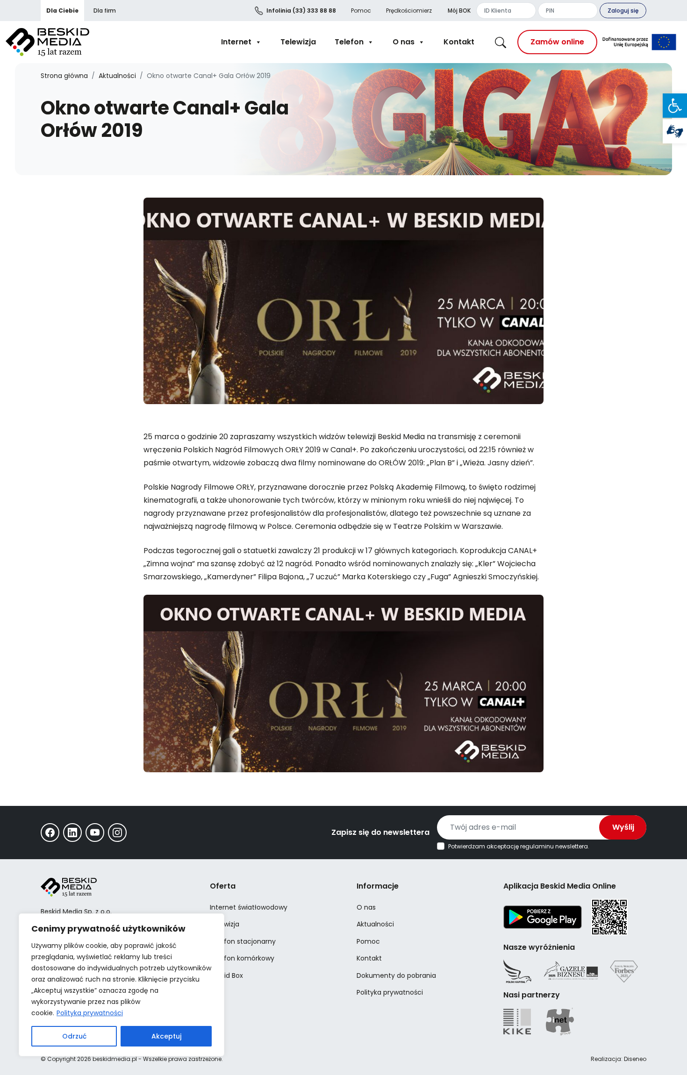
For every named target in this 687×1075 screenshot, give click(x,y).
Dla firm (104, 10)
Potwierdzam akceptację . (518, 846)
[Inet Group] (560, 1021)
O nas (404, 41)
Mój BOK (459, 10)
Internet (236, 41)
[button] (675, 105)
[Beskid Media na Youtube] (95, 832)
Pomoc (361, 10)
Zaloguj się (623, 10)
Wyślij (623, 827)
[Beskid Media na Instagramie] (117, 832)
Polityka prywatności (90, 1013)
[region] (121, 984)
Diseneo (635, 1059)
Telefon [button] (349, 41)
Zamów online (557, 41)
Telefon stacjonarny (243, 941)
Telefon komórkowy (242, 958)
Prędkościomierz (409, 10)
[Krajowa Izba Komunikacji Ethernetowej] (517, 1021)
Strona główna (64, 75)
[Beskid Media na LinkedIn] (72, 832)
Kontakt (459, 41)
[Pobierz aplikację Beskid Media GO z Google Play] (542, 916)
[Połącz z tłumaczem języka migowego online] (675, 131)
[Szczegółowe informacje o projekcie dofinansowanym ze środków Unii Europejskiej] (639, 42)
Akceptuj (166, 1036)
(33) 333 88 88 (301, 10)
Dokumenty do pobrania (396, 975)
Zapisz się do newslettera (380, 832)
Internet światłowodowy (248, 907)
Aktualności (117, 75)
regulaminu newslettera (554, 846)
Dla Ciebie (62, 10)
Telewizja (298, 41)
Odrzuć (74, 1036)
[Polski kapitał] (517, 971)
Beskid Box (226, 975)
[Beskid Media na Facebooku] (50, 832)
